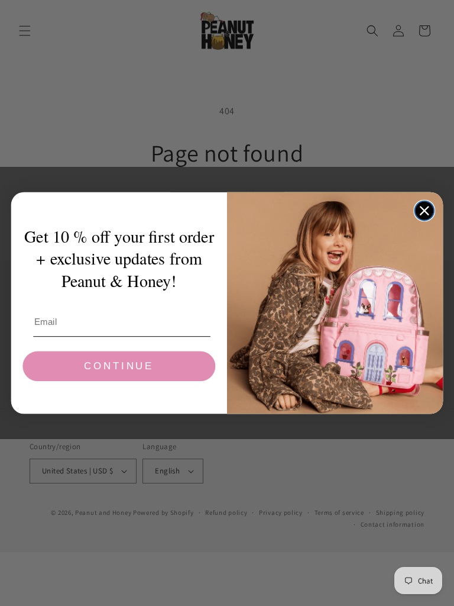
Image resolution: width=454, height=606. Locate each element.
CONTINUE (119, 366)
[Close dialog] (424, 211)
